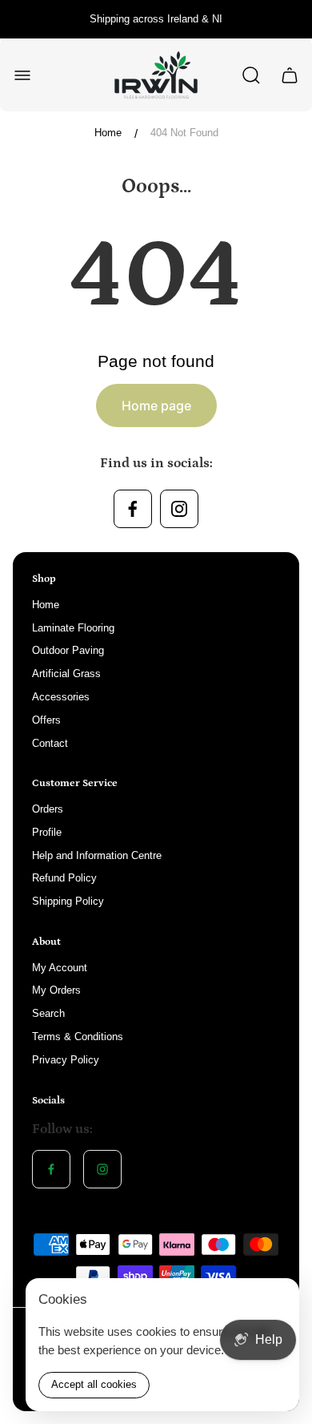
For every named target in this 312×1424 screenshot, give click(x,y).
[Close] (276, 1300)
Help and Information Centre (97, 855)
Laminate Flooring (73, 628)
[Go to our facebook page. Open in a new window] (133, 509)
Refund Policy (64, 878)
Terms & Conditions (77, 1037)
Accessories (61, 697)
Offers (46, 720)
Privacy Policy (65, 1060)
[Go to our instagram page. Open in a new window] (179, 509)
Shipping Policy (68, 901)
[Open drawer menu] (22, 75)
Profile (47, 832)
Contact (50, 743)
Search (48, 1013)
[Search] (251, 75)
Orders (47, 809)
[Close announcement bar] (289, 19)
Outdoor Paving (68, 650)
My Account (59, 968)
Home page (156, 405)
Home (108, 133)
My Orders (56, 990)
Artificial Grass (66, 674)
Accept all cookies (94, 1384)
